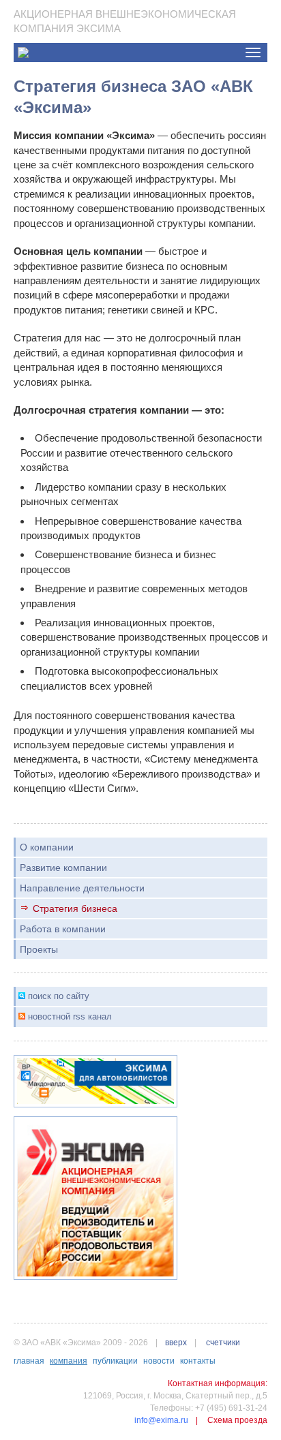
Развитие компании (63, 867)
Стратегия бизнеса (75, 908)
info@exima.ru (161, 1420)
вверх (176, 1342)
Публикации (115, 1361)
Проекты (39, 949)
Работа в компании (63, 928)
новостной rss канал (70, 1016)
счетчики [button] (223, 1342)
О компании (47, 847)
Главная (29, 1361)
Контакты (198, 1361)
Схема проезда (237, 1420)
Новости (159, 1361)
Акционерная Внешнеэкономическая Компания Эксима (125, 21)
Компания (68, 1361)
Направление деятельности (82, 888)
